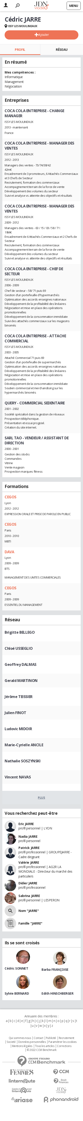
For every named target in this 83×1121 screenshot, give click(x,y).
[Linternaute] (22, 1081)
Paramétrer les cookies (62, 1042)
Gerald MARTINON (21, 680)
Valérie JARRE (28, 862)
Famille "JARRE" (30, 923)
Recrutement (66, 1038)
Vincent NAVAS (18, 777)
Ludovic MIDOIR (18, 728)
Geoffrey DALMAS (20, 664)
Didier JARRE (27, 883)
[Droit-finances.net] (61, 1081)
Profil (20, 49)
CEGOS (10, 496)
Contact (38, 1038)
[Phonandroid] (61, 1099)
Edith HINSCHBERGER (57, 993)
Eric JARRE (26, 824)
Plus (41, 797)
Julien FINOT (15, 712)
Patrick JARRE (29, 848)
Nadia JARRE (27, 836)
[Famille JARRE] (10, 923)
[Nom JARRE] (10, 911)
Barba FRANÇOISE (55, 969)
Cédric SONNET (16, 968)
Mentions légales (22, 1046)
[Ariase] (22, 1099)
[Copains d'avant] (22, 1090)
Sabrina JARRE (29, 896)
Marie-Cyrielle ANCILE (24, 744)
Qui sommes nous (20, 1038)
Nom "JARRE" (28, 910)
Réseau (61, 49)
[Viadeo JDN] (61, 1090)
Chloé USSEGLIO (19, 648)
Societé (11, 1042)
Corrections (64, 1046)
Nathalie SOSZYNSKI (22, 760)
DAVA (9, 551)
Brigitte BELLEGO (20, 632)
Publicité (51, 1038)
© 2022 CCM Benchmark (41, 1050)
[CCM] (61, 1072)
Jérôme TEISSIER (19, 696)
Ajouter (43, 34)
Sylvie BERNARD (17, 993)
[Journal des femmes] (22, 1072)
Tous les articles (44, 1046)
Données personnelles (32, 1042)
